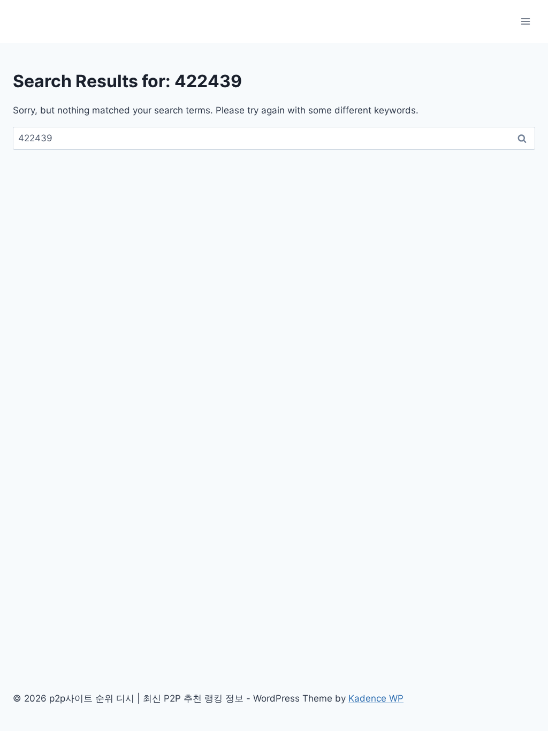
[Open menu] (525, 21)
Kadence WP (376, 698)
